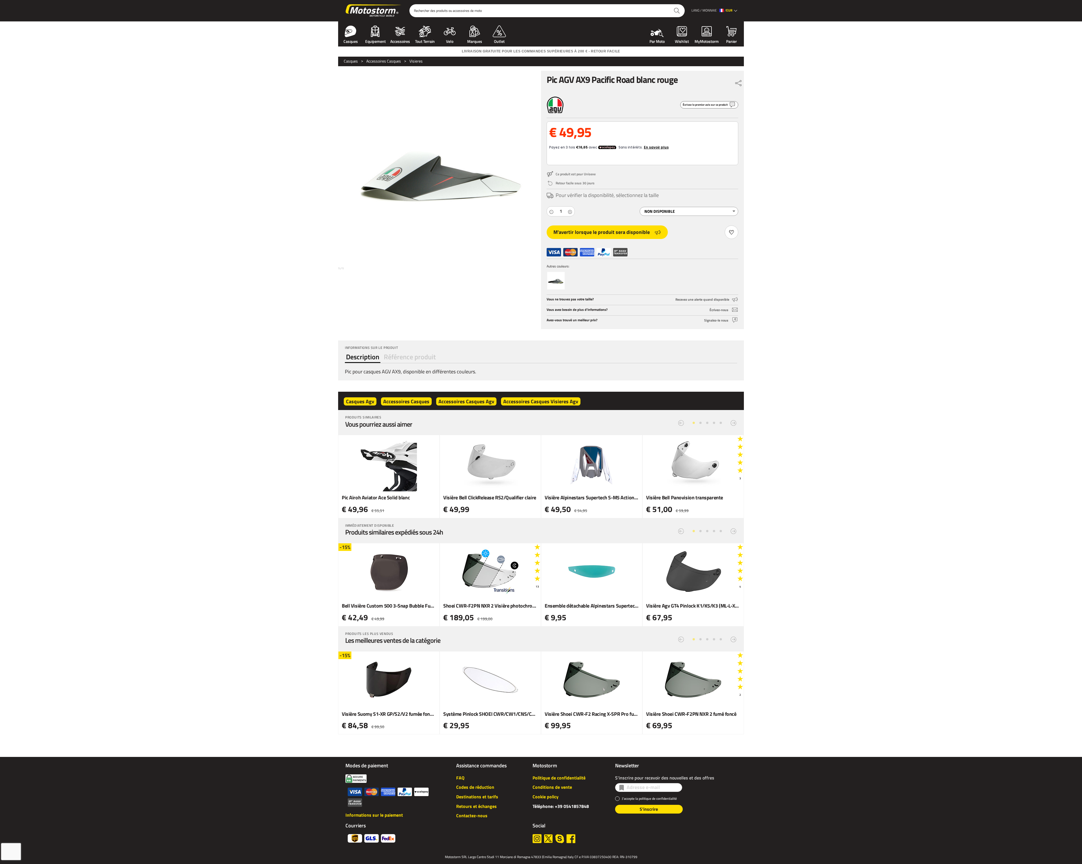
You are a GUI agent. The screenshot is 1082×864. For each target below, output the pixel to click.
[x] (548, 838)
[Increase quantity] (570, 211)
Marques (474, 40)
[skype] (559, 838)
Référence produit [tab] (410, 357)
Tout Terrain (425, 40)
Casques (350, 40)
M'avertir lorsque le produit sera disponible (601, 232)
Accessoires (400, 40)
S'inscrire (649, 809)
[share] (738, 82)
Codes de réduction (475, 787)
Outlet (499, 40)
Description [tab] (362, 357)
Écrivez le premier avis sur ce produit (705, 105)
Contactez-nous (471, 815)
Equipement (375, 40)
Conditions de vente (552, 787)
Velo (449, 40)
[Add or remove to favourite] (731, 232)
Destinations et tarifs (477, 796)
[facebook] (570, 838)
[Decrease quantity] (551, 211)
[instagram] (537, 838)
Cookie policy (545, 796)
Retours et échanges (476, 806)
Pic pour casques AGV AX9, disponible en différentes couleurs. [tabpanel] (410, 371)
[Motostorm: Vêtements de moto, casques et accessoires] (374, 10)
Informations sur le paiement (374, 815)
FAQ (460, 777)
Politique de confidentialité (559, 777)
